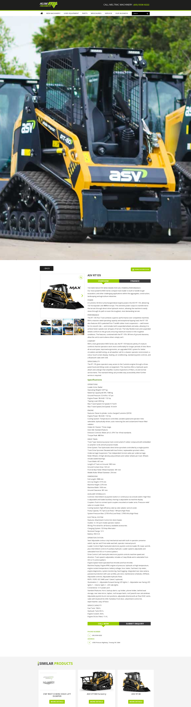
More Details (57, 702)
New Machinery (53, 13)
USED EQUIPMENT (71, 13)
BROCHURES (96, 13)
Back (47, 268)
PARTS (85, 13)
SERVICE (108, 13)
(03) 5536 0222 (141, 4)
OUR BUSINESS (121, 13)
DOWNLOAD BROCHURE (141, 269)
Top (186, 702)
